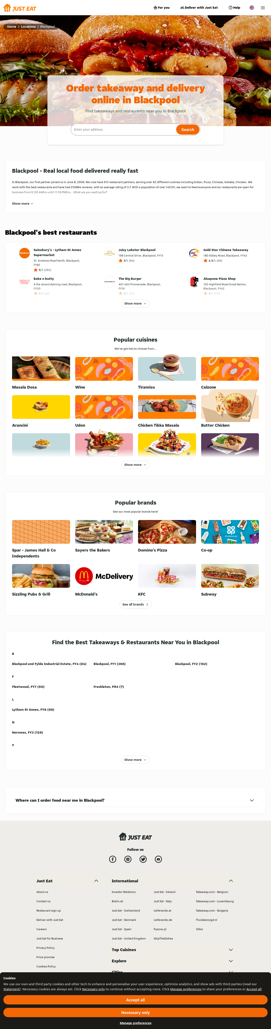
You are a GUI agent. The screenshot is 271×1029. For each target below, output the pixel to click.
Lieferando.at (162, 910)
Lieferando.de (163, 920)
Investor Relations (124, 892)
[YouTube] (158, 859)
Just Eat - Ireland (164, 892)
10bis (199, 929)
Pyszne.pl (160, 929)
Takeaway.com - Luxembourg (215, 901)
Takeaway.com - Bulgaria (212, 910)
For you (164, 7)
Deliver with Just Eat (201, 7)
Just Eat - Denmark (124, 920)
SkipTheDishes (163, 938)
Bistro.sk (117, 901)
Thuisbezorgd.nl (206, 920)
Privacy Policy (45, 948)
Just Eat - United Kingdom (129, 938)
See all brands (133, 604)
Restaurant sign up (48, 910)
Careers (41, 929)
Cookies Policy (46, 966)
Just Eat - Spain (121, 929)
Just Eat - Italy (163, 901)
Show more (20, 203)
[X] (143, 859)
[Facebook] (112, 859)
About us (42, 892)
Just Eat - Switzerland (126, 910)
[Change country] (252, 7)
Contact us (43, 901)
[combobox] (123, 129)
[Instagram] (128, 859)
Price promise (45, 957)
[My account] (263, 7)
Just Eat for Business (49, 938)
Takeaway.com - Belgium (212, 892)
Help (236, 7)
